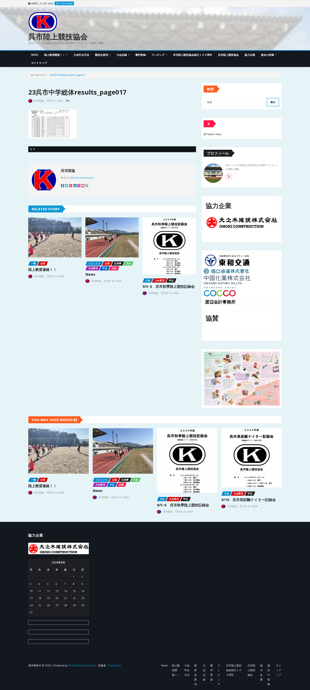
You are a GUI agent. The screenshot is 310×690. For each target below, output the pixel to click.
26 (48, 605)
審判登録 (140, 55)
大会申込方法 (81, 55)
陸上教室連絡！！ (42, 269)
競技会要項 (102, 55)
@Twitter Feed (212, 134)
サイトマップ (39, 63)
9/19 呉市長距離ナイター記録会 (248, 499)
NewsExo (89, 665)
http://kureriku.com (81, 177)
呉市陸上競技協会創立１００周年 (192, 55)
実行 (272, 102)
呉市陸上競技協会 (58, 36)
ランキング (158, 55)
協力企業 (250, 55)
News (34, 55)
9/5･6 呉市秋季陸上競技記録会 (169, 286)
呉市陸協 (39, 100)
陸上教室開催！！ (55, 55)
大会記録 (122, 55)
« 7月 (31, 622)
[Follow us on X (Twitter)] (229, 176)
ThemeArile (114, 665)
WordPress (75, 665)
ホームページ (38, 74)
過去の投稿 (268, 55)
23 (82, 598)
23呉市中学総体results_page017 (67, 74)
